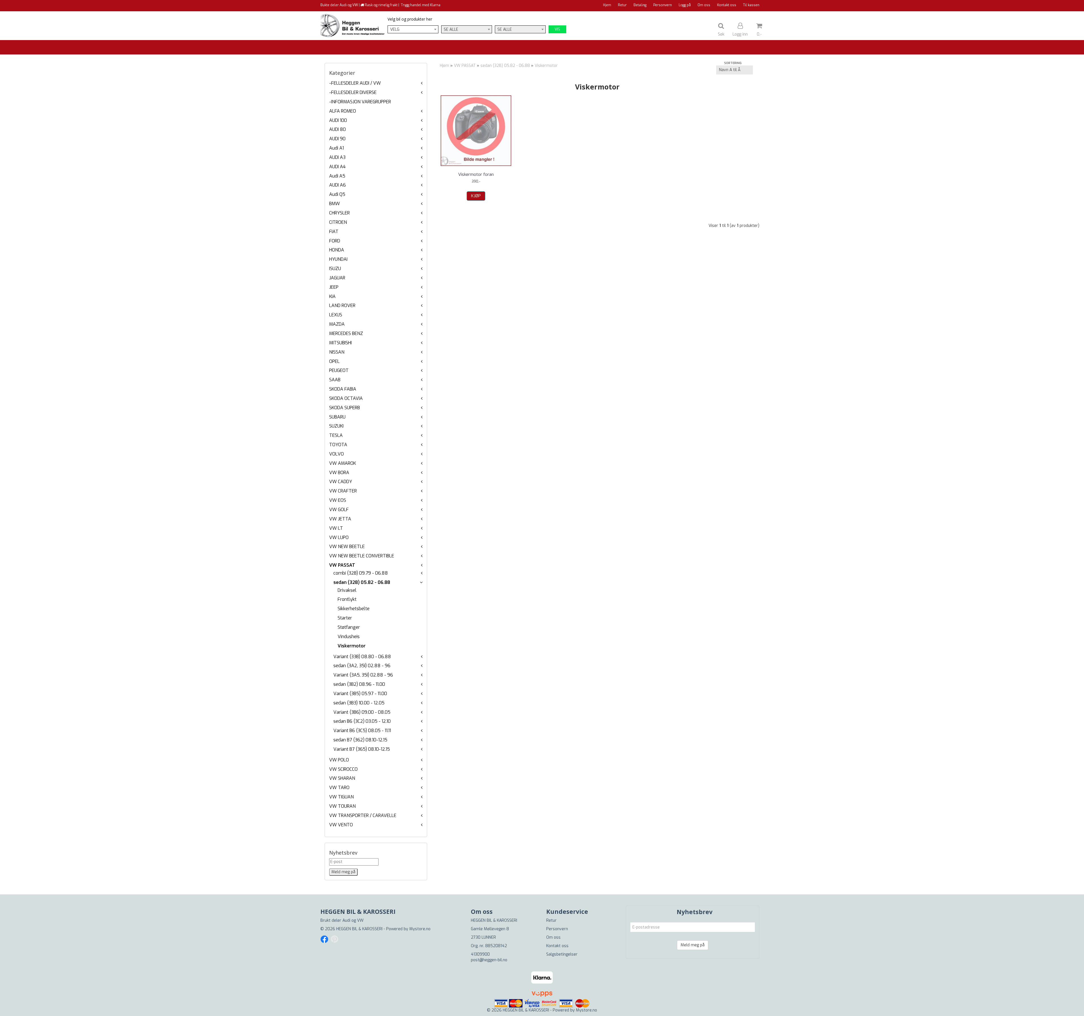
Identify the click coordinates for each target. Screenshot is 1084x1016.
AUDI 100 (338, 120)
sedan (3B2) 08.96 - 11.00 (359, 684)
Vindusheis (349, 637)
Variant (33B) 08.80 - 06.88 (362, 657)
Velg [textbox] (394, 29)
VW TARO (339, 788)
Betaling (639, 5)
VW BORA (339, 473)
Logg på (685, 5)
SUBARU (337, 417)
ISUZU (335, 268)
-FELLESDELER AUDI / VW (355, 83)
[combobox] (413, 29)
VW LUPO (339, 537)
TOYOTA (338, 445)
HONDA (336, 250)
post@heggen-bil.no (489, 960)
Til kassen (751, 5)
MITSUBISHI (340, 343)
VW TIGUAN (341, 797)
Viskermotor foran (476, 174)
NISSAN (336, 352)
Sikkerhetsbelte (354, 609)
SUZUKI (336, 426)
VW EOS (337, 500)
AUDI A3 (337, 157)
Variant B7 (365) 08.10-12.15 (361, 749)
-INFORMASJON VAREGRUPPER (360, 102)
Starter (345, 618)
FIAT (333, 232)
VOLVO (336, 454)
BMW (334, 204)
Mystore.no (419, 929)
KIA (332, 296)
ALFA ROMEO (342, 111)
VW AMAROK (342, 463)
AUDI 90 (337, 139)
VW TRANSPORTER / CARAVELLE (362, 815)
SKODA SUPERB (344, 408)
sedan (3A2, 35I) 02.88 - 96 (361, 666)
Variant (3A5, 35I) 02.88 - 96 (363, 675)
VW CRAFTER (343, 491)
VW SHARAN (342, 778)
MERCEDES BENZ (346, 333)
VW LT (336, 528)
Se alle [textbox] (451, 29)
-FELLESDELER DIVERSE (353, 92)
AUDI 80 (337, 129)
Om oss (704, 5)
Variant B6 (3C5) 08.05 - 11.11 (362, 730)
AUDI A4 (337, 167)
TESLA (336, 435)
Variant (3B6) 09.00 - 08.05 (361, 712)
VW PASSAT (342, 565)
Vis (557, 29)
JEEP (333, 287)
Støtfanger (349, 627)
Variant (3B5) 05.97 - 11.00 (360, 694)
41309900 (480, 954)
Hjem (607, 5)
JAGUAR (337, 278)
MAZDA (337, 324)
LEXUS (335, 315)
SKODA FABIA (342, 389)
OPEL (334, 361)
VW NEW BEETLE (347, 546)
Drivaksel (347, 590)
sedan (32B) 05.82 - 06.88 (361, 582)
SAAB (334, 380)
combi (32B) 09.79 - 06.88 (360, 573)
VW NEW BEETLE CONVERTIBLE (361, 556)
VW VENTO (341, 825)
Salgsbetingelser (562, 954)
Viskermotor (352, 646)
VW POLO (339, 760)
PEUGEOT (339, 370)
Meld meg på (693, 945)
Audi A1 (336, 148)
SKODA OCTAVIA (346, 398)
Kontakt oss (726, 5)
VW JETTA (340, 519)
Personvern (662, 5)
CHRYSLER (339, 213)
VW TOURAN (342, 806)
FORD (334, 241)
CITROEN (338, 222)
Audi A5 (337, 176)
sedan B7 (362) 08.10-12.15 (360, 740)
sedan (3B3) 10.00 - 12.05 (358, 703)
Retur (622, 5)
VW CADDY (340, 482)
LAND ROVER (342, 305)
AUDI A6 (337, 185)
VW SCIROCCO (343, 769)
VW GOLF (339, 510)
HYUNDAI (338, 259)
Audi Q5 (337, 194)
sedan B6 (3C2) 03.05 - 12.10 (362, 721)
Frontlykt (347, 599)
